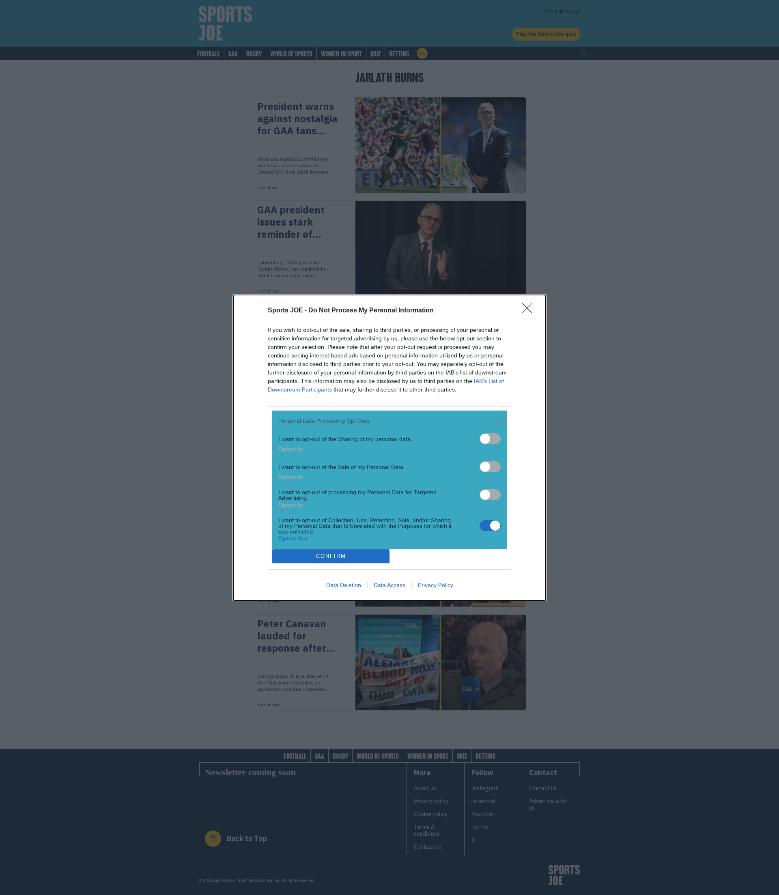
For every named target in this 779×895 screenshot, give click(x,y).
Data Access (389, 585)
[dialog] (389, 447)
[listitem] (389, 421)
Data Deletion (343, 585)
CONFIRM (331, 556)
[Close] (530, 310)
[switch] (490, 438)
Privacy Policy (435, 585)
